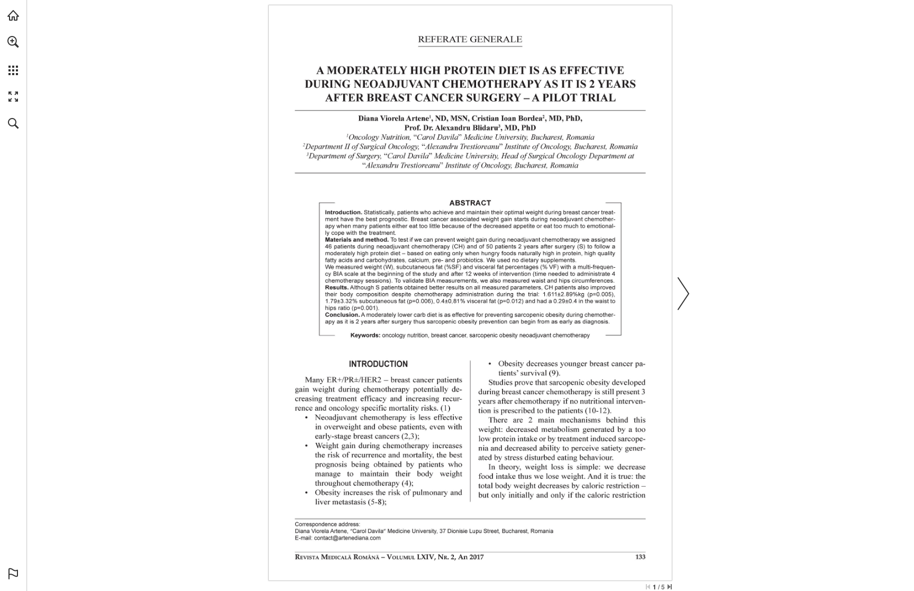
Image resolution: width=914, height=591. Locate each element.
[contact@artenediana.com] (347, 537)
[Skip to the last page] (670, 586)
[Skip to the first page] (648, 586)
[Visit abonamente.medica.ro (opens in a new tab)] (13, 15)
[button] (13, 42)
